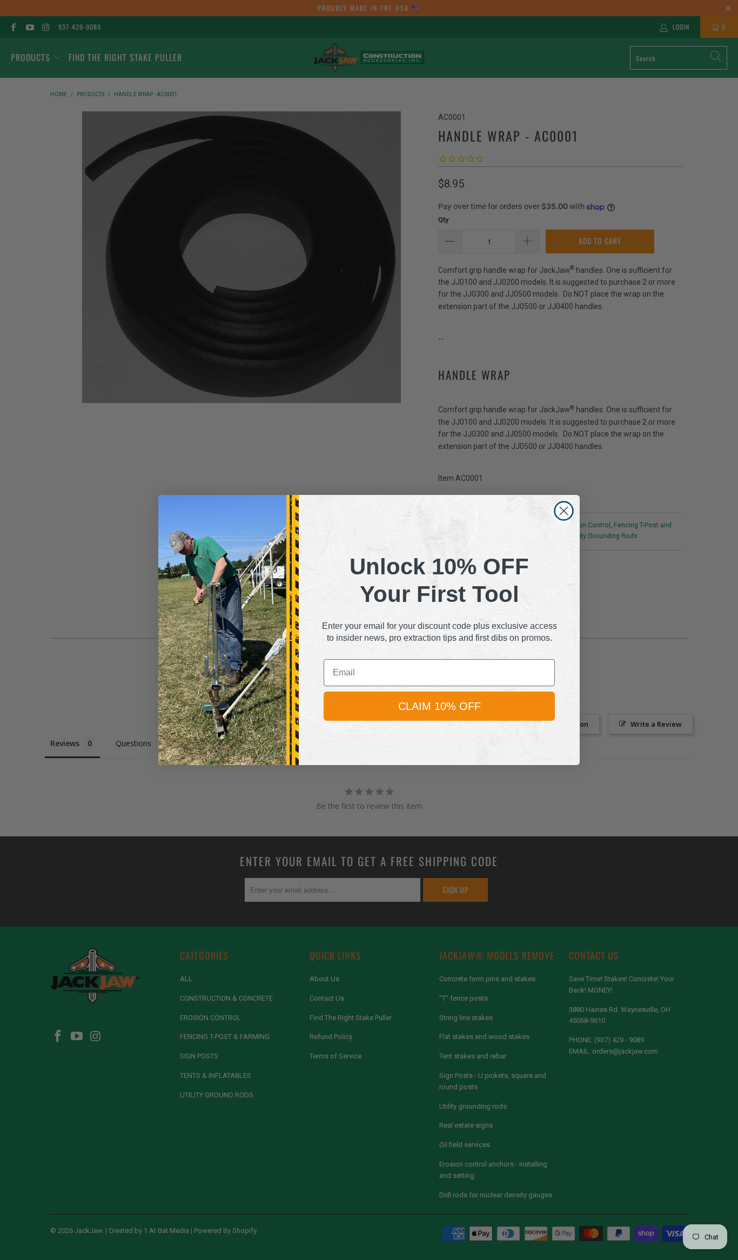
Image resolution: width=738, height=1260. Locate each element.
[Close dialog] (563, 510)
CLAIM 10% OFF (439, 706)
